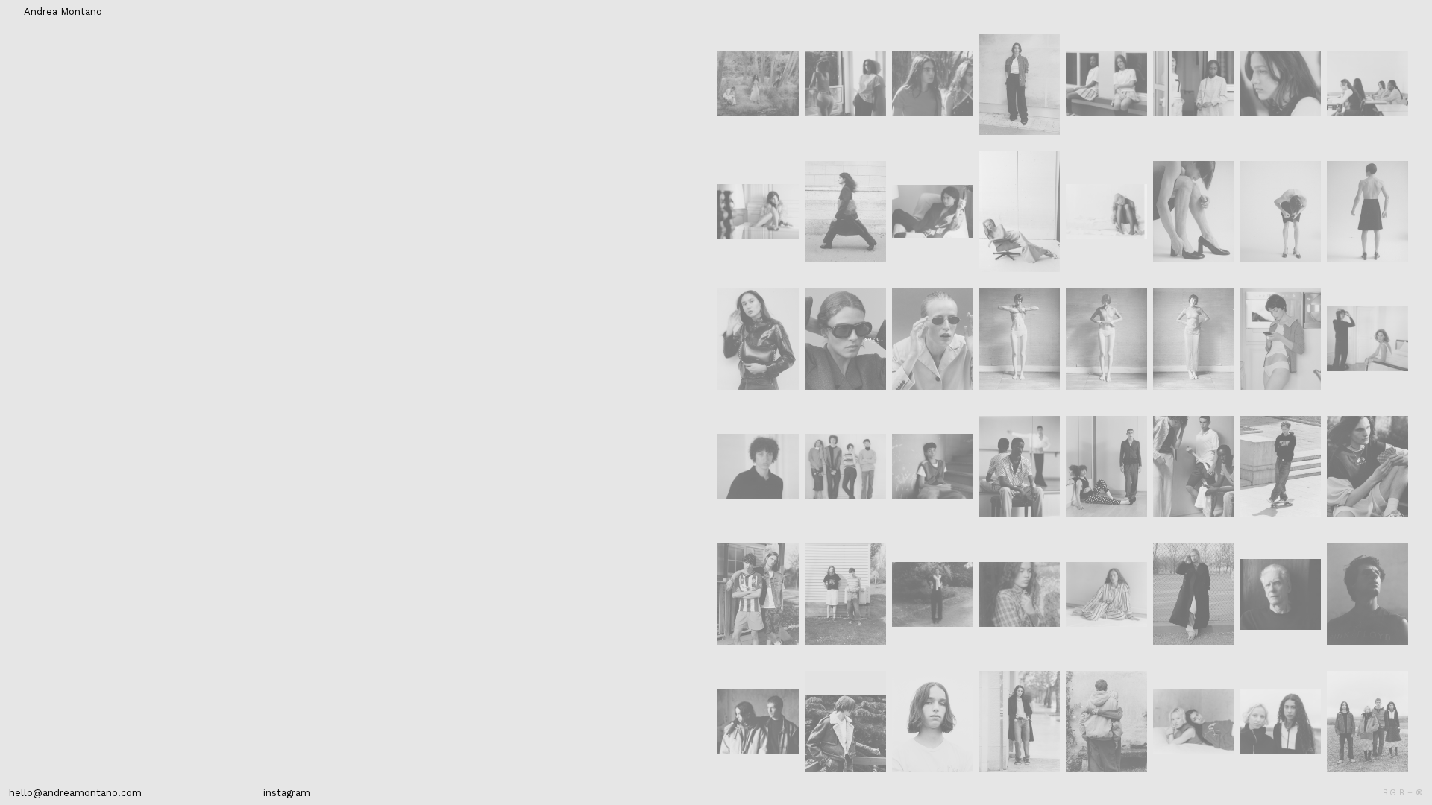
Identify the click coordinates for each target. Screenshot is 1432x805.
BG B (1393, 793)
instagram (286, 792)
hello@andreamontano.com (75, 792)
